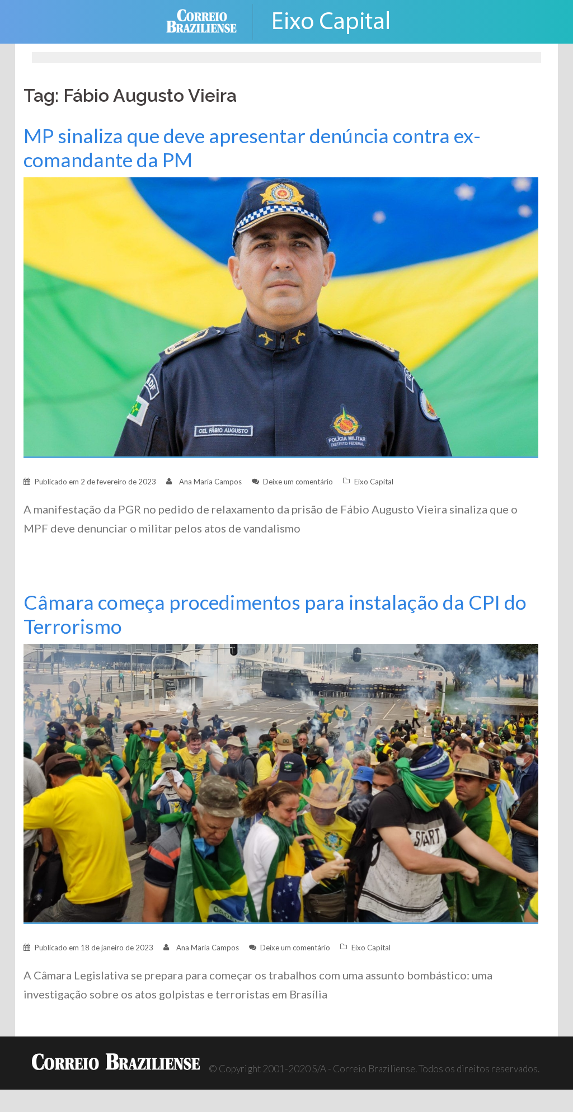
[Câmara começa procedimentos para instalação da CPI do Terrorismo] (281, 783)
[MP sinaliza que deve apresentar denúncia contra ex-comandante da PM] (281, 316)
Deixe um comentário (298, 481)
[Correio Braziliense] (210, 20)
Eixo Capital (373, 481)
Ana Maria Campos (210, 481)
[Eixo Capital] (331, 20)
